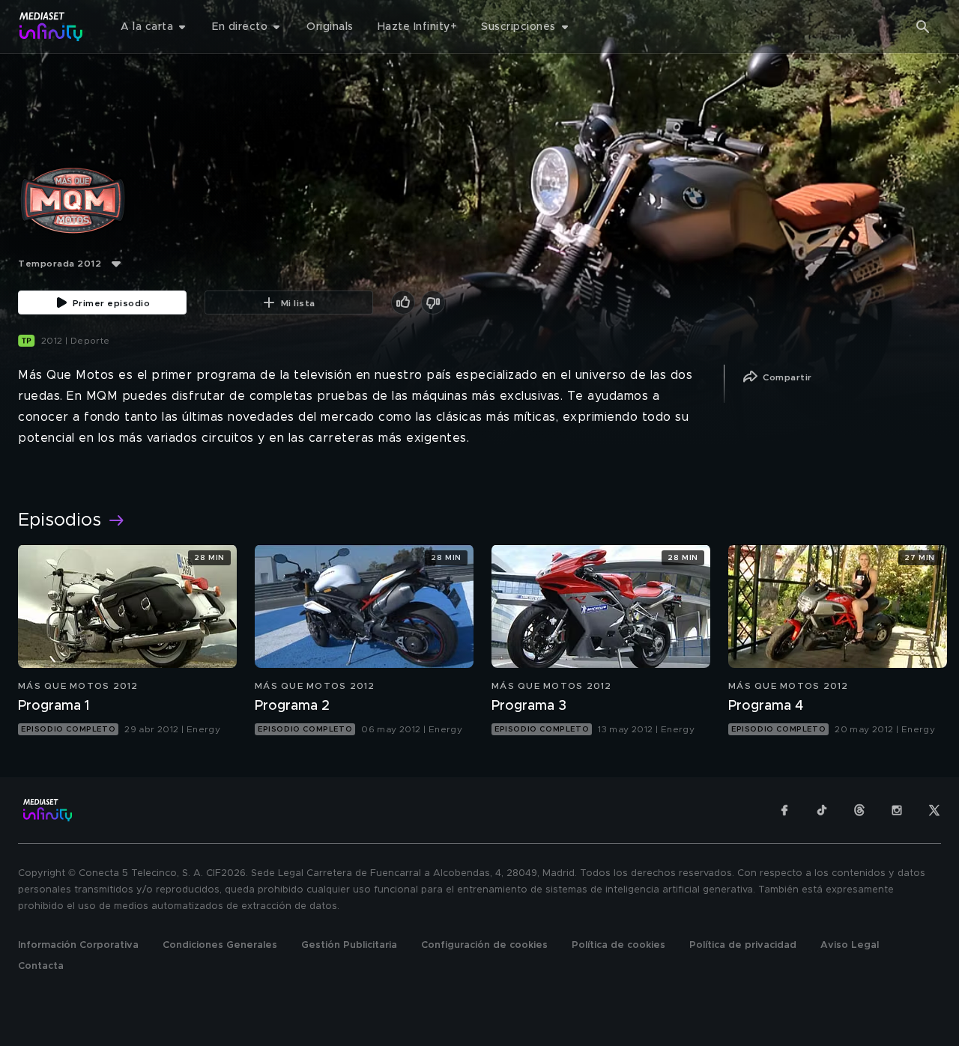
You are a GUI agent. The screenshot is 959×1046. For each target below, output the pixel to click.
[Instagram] (897, 810)
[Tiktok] (822, 810)
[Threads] (859, 810)
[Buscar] (923, 27)
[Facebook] (784, 810)
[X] (934, 810)
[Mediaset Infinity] (51, 26)
